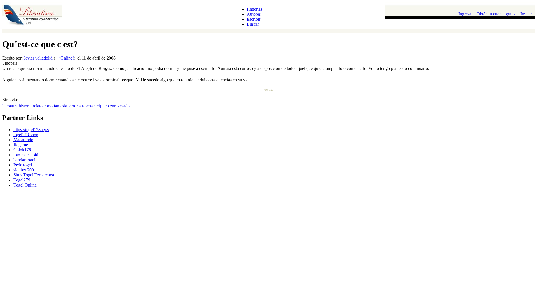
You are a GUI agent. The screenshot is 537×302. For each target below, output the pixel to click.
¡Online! (66, 58)
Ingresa (464, 13)
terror (73, 105)
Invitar (526, 13)
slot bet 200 (23, 169)
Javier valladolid (38, 58)
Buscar (253, 24)
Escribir (253, 19)
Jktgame (20, 144)
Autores (254, 14)
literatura (10, 105)
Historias (254, 9)
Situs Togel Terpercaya (33, 175)
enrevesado (120, 105)
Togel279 (21, 180)
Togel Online (25, 185)
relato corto (43, 105)
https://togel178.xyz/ (31, 129)
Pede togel (22, 164)
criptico (102, 105)
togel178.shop (25, 134)
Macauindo (23, 139)
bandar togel (24, 159)
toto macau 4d (25, 154)
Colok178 (22, 149)
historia (25, 105)
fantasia (60, 105)
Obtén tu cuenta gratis (496, 13)
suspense (87, 105)
